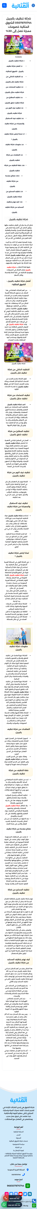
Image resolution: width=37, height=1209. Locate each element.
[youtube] (20, 1194)
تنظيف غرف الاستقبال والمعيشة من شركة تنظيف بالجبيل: (14, 123)
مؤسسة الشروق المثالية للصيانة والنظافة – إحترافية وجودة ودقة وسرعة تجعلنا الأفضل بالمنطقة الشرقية (18, 1156)
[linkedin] (16, 1194)
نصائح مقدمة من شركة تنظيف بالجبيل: (12, 181)
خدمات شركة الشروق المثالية (18, 1141)
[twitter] (25, 1194)
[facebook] (30, 1194)
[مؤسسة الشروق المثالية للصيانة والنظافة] (20, 5)
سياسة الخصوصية (18, 1144)
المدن (18, 1135)
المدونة (18, 1138)
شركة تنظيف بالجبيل (16, 61)
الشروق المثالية (19, 284)
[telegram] (11, 1194)
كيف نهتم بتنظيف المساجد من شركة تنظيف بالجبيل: (14, 207)
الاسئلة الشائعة (19, 1132)
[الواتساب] (34, 1205)
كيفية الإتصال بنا (18, 1150)
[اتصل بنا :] (34, 1201)
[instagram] (7, 1194)
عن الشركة (18, 1147)
